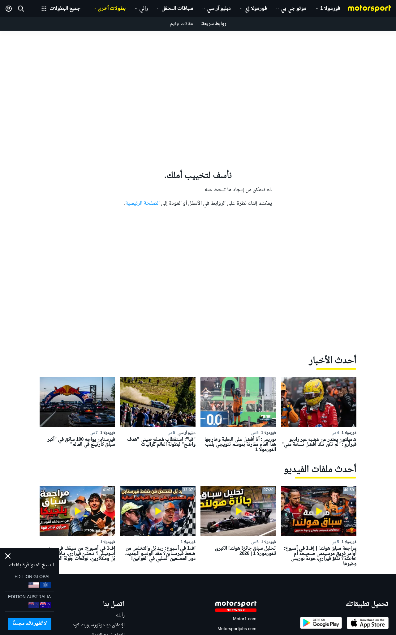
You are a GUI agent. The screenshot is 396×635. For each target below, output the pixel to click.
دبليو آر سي (219, 8)
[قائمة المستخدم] (8, 8)
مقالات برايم (181, 24)
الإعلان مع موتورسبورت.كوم (98, 625)
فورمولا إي (255, 8)
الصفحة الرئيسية (142, 203)
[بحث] (21, 8)
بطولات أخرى (112, 8)
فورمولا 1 (330, 8)
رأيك (120, 615)
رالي (143, 8)
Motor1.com (244, 619)
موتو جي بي (294, 8)
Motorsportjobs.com (236, 629)
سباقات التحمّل (177, 8)
